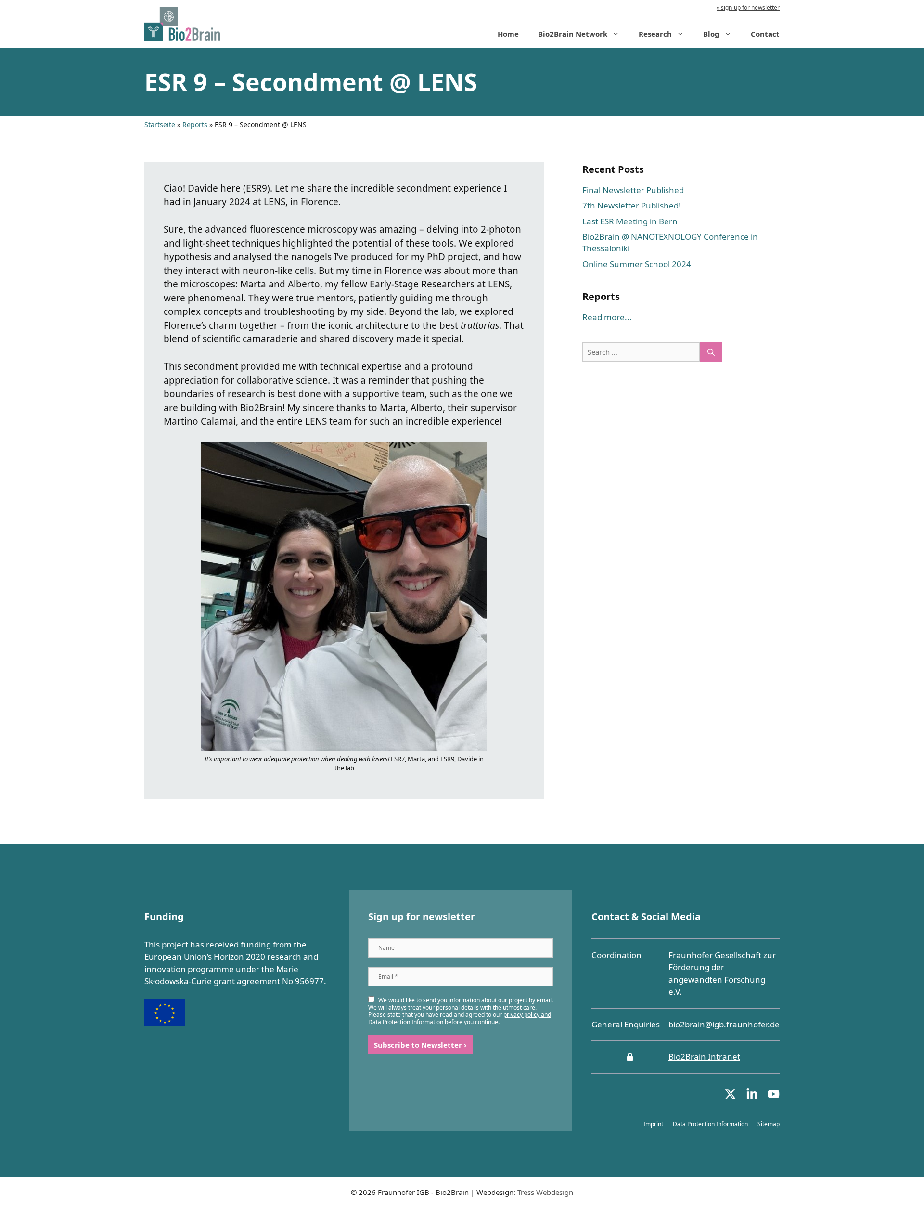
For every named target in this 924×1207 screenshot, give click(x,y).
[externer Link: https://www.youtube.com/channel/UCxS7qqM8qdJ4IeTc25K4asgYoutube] (774, 1097)
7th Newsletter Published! (631, 205)
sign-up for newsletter (749, 7)
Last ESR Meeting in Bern (630, 221)
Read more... (607, 317)
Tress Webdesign (545, 1192)
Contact (765, 34)
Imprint (653, 1124)
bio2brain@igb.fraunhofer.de (724, 1024)
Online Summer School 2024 (636, 264)
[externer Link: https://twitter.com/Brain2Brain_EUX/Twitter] (730, 1097)
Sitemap (768, 1124)
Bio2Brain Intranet (704, 1056)
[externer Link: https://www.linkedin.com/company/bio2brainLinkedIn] (752, 1097)
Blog (711, 34)
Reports (194, 124)
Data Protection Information (710, 1124)
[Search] (711, 352)
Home (508, 34)
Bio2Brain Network (572, 34)
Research (655, 34)
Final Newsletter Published (633, 189)
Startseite (159, 124)
